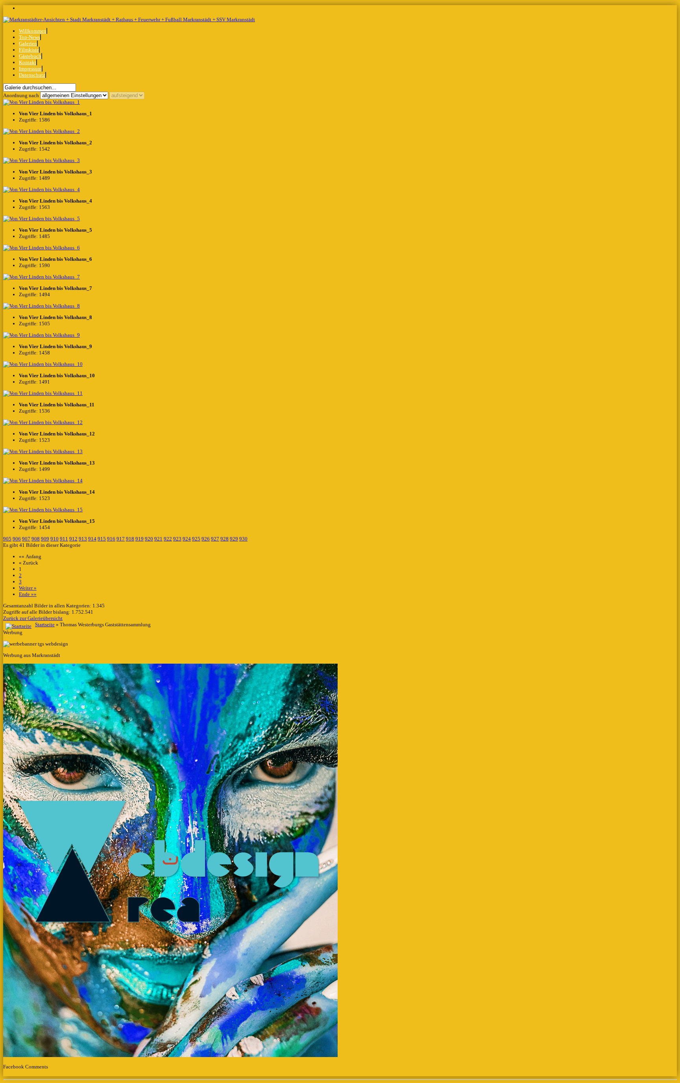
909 (45, 539)
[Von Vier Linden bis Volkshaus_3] (41, 160)
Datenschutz (32, 75)
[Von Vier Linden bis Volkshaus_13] (43, 451)
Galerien (28, 43)
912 (73, 539)
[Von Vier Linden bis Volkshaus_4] (41, 189)
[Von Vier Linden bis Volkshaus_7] (41, 277)
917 (120, 539)
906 (17, 539)
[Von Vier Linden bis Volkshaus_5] (41, 218)
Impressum (30, 69)
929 (234, 539)
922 (168, 539)
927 (215, 539)
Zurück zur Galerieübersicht (33, 618)
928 (224, 539)
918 (130, 539)
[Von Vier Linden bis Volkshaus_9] (41, 335)
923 (177, 539)
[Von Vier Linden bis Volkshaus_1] (41, 102)
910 (54, 539)
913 (83, 539)
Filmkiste (29, 50)
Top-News (29, 37)
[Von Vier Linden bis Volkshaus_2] (41, 131)
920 (149, 539)
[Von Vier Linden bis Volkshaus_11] (43, 393)
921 (158, 539)
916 (111, 539)
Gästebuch (30, 56)
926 (205, 539)
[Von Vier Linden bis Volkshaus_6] (41, 248)
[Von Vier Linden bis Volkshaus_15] (43, 510)
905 (7, 539)
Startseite (45, 624)
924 (187, 539)
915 (102, 539)
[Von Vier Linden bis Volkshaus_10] (43, 364)
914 (92, 539)
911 (64, 539)
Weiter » (28, 588)
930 (243, 539)
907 (26, 539)
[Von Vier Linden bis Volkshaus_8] (41, 306)
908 (35, 539)
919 (139, 539)
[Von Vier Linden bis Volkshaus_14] (43, 480)
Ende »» (28, 594)
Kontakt (27, 62)
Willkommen (32, 31)
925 (196, 539)
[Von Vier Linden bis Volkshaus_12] (43, 422)
